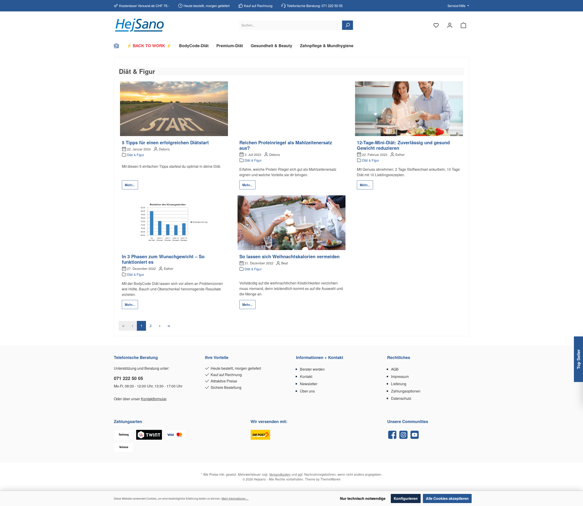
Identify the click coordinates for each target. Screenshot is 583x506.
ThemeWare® (330, 479)
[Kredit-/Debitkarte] (175, 435)
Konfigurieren (406, 498)
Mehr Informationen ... (235, 498)
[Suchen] (347, 25)
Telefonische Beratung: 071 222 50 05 (315, 5)
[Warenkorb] (463, 25)
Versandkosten (280, 474)
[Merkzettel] (436, 25)
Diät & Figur (135, 154)
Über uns (307, 391)
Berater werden (312, 369)
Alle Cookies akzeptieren (447, 498)
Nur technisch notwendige (363, 498)
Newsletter (308, 383)
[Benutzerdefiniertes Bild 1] (260, 435)
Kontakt (306, 376)
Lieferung (398, 383)
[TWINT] (149, 435)
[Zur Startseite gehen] (139, 25)
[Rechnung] (124, 435)
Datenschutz (401, 398)
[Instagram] (403, 435)
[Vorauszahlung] (124, 447)
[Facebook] (392, 435)
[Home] (118, 45)
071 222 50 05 (128, 378)
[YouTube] (414, 435)
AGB (395, 369)
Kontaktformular (153, 398)
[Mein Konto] (449, 25)
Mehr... (130, 185)
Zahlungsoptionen (405, 391)
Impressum (400, 376)
